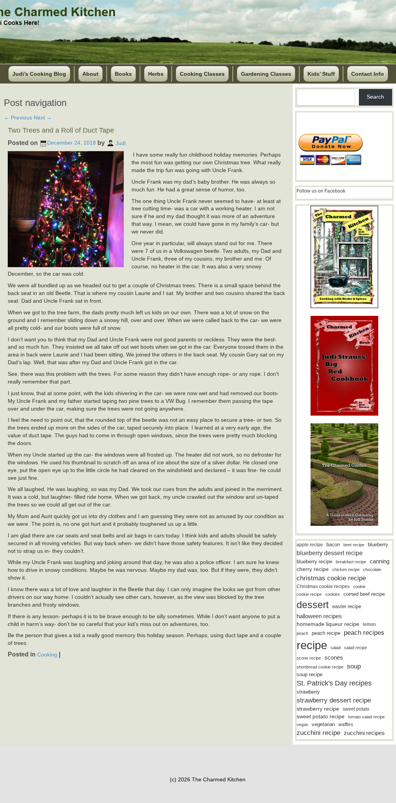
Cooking (47, 654)
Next (43, 117)
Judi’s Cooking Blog (39, 74)
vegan (302, 724)
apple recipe (310, 544)
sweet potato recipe (321, 716)
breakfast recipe (351, 561)
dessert (313, 604)
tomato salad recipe (366, 716)
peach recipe (326, 633)
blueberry (378, 544)
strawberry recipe (318, 709)
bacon (333, 544)
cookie (359, 586)
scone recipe (309, 658)
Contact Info (367, 74)
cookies (332, 594)
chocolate (372, 569)
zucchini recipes (364, 733)
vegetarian (323, 724)
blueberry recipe (314, 561)
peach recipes (364, 632)
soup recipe (310, 674)
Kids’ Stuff (321, 74)
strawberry (308, 692)
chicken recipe (346, 569)
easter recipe (346, 606)
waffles (345, 724)
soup (354, 666)
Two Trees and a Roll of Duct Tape (61, 130)
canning (379, 561)
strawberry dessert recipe (334, 700)
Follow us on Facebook (321, 191)
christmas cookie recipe (331, 578)
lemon (369, 624)
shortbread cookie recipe (320, 667)
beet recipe (353, 544)
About (90, 74)
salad (336, 647)
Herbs (156, 74)
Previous (18, 117)
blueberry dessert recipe (330, 552)
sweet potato (356, 709)
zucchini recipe (318, 733)
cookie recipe (309, 594)
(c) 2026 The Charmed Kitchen (208, 779)
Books (123, 74)
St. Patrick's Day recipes (334, 683)
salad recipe (355, 647)
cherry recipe (313, 569)
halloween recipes (319, 616)
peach (302, 633)
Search (375, 97)
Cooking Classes (202, 74)
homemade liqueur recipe (328, 624)
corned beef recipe (364, 594)
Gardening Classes (266, 74)
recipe (312, 645)
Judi (121, 143)
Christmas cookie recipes (323, 586)
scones (333, 657)
